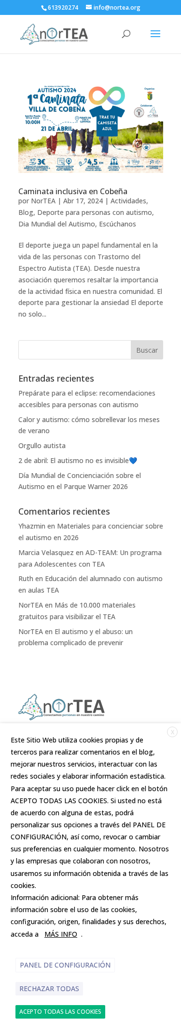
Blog (25, 212)
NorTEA (43, 200)
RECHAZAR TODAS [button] (49, 988)
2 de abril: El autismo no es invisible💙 (77, 460)
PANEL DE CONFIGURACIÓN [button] (65, 964)
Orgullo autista (42, 445)
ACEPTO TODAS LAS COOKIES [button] (60, 1011)
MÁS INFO (60, 934)
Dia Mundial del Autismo (56, 223)
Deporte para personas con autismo (94, 212)
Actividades (128, 200)
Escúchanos (117, 223)
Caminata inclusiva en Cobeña (72, 191)
